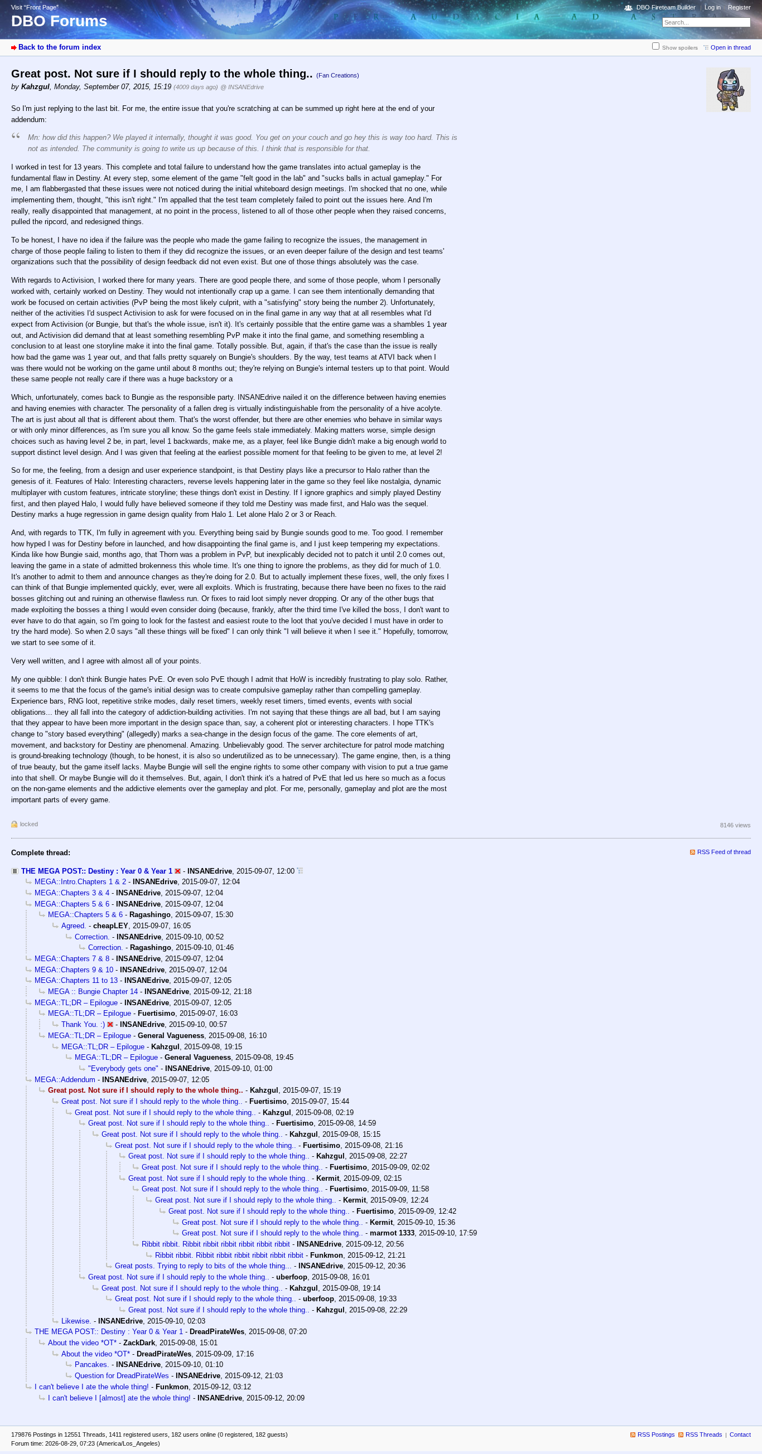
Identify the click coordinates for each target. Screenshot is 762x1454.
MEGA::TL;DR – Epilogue (76, 1003)
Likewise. (76, 1321)
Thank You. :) (83, 1024)
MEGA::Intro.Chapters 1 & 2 (80, 882)
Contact (740, 1434)
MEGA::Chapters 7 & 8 (72, 958)
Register (739, 7)
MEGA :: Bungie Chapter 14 (93, 991)
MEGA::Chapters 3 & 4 (72, 893)
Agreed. (73, 926)
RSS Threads (704, 1434)
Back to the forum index (59, 47)
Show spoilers (680, 48)
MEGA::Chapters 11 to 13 (76, 980)
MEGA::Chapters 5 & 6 (72, 904)
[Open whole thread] (300, 871)
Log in (713, 7)
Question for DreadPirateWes (122, 1375)
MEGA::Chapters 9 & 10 (74, 970)
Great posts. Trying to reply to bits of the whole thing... (203, 1266)
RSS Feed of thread (724, 852)
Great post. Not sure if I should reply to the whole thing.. (152, 1101)
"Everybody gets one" (123, 1068)
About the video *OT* (82, 1343)
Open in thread (731, 47)
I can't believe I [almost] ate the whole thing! (119, 1398)
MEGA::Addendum (65, 1079)
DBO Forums (59, 21)
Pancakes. (92, 1364)
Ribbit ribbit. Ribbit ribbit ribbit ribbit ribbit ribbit (216, 1244)
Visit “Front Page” (35, 7)
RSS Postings (656, 1434)
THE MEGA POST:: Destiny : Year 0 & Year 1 (96, 871)
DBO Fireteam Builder (666, 7)
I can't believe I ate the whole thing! (92, 1387)
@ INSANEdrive (242, 87)
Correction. (92, 937)
